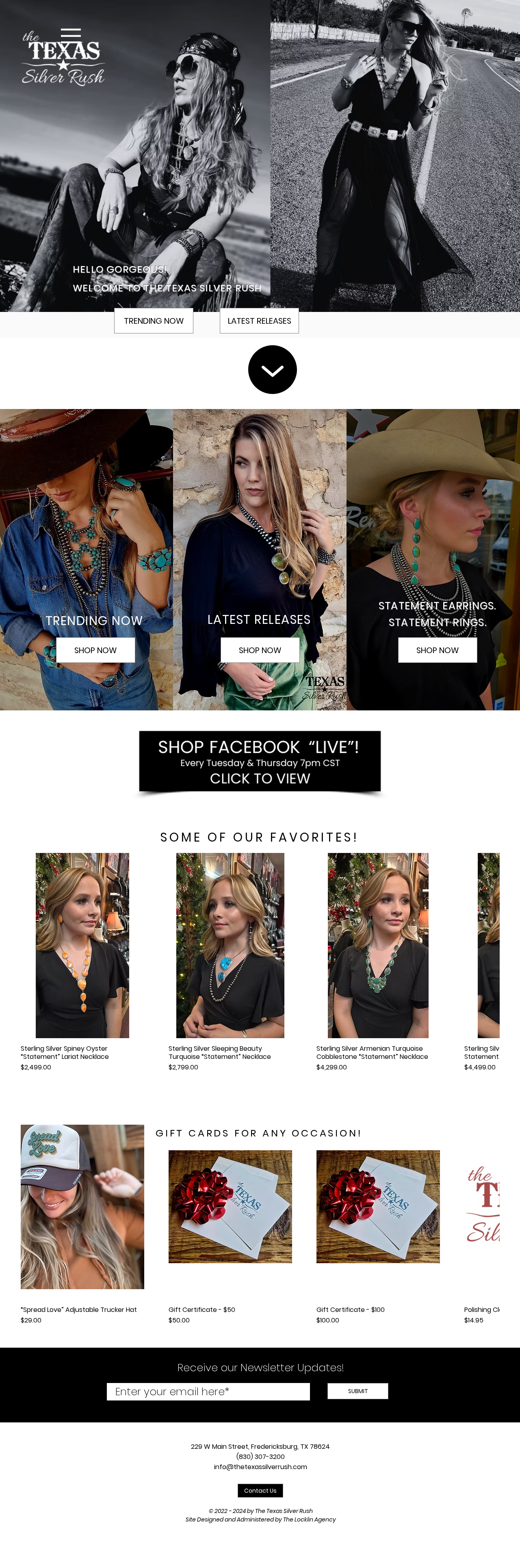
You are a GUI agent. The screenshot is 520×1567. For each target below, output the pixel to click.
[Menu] (71, 35)
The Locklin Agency (309, 1519)
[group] (260, 967)
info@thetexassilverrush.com (260, 1467)
